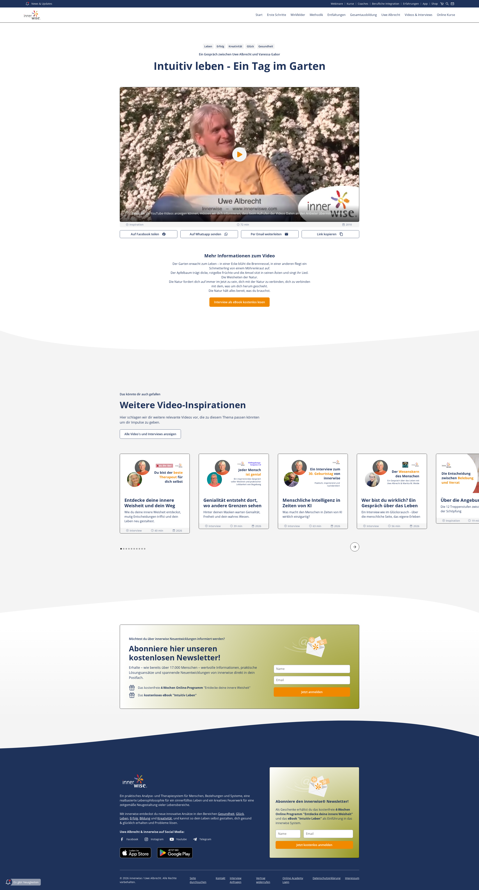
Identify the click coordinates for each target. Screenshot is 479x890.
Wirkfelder (298, 15)
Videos (418, 15)
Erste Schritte (276, 15)
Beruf (385, 3)
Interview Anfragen (235, 880)
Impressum (352, 878)
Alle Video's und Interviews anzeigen (150, 434)
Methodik (316, 15)
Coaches (363, 3)
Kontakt (220, 878)
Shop (434, 3)
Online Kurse (446, 15)
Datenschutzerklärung (327, 878)
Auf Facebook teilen (145, 234)
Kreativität (164, 818)
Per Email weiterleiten (266, 234)
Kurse (350, 3)
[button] (239, 154)
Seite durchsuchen (198, 880)
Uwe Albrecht (390, 15)
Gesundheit (226, 814)
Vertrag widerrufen (263, 880)
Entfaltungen (336, 15)
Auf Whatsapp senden (205, 234)
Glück (240, 814)
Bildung (145, 818)
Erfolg (134, 818)
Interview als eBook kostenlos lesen (239, 302)
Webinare (337, 3)
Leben (124, 818)
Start (259, 15)
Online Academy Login (293, 880)
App (425, 3)
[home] (32, 14)
